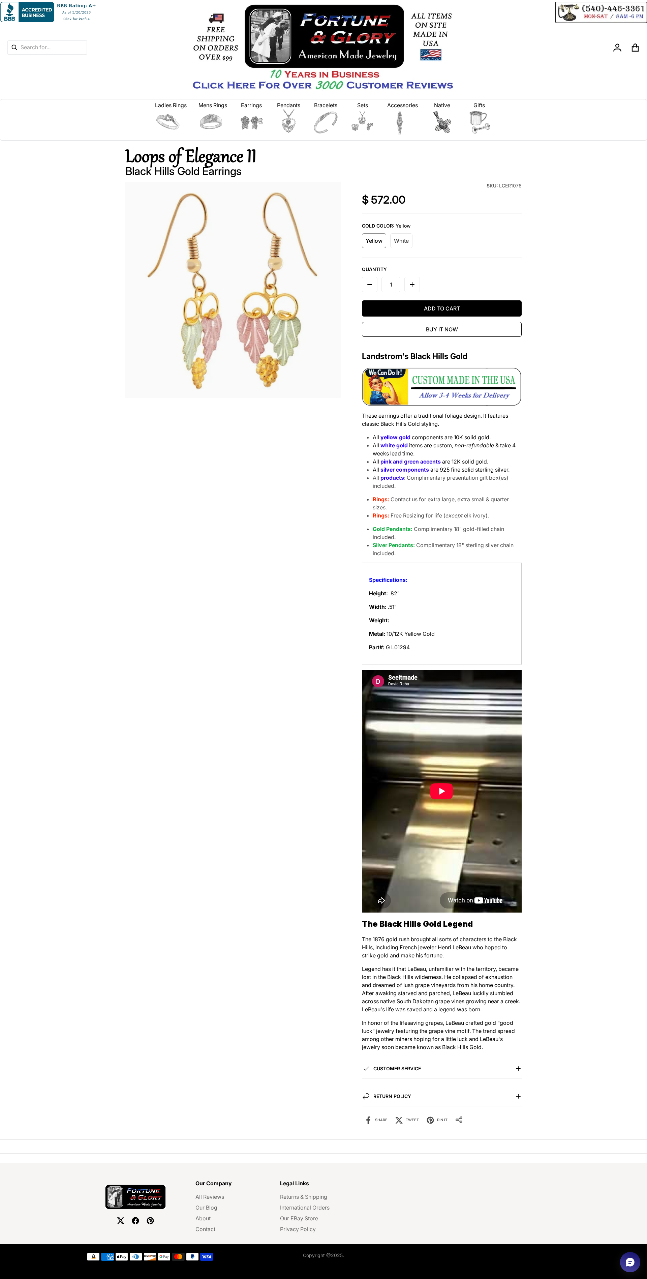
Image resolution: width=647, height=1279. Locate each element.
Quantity (374, 269)
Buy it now (442, 329)
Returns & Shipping (303, 1196)
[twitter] (121, 1221)
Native (442, 105)
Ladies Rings (171, 105)
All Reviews (209, 1196)
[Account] (617, 47)
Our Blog (206, 1207)
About (203, 1218)
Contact (205, 1229)
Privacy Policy (298, 1229)
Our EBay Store (299, 1218)
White (401, 240)
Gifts (479, 105)
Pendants (288, 105)
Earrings (251, 105)
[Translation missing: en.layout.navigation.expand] (171, 122)
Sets (362, 105)
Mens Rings (212, 105)
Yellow (374, 240)
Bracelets (325, 105)
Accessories (402, 105)
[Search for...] (14, 47)
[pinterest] (150, 1221)
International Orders (305, 1207)
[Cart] (635, 47)
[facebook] (135, 1221)
